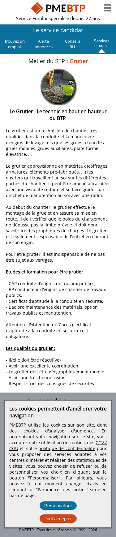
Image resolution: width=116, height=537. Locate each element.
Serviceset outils (102, 42)
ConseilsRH (72, 43)
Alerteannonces (44, 43)
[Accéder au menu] (107, 8)
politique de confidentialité (66, 448)
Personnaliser (58, 505)
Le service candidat (58, 30)
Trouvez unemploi (14, 43)
